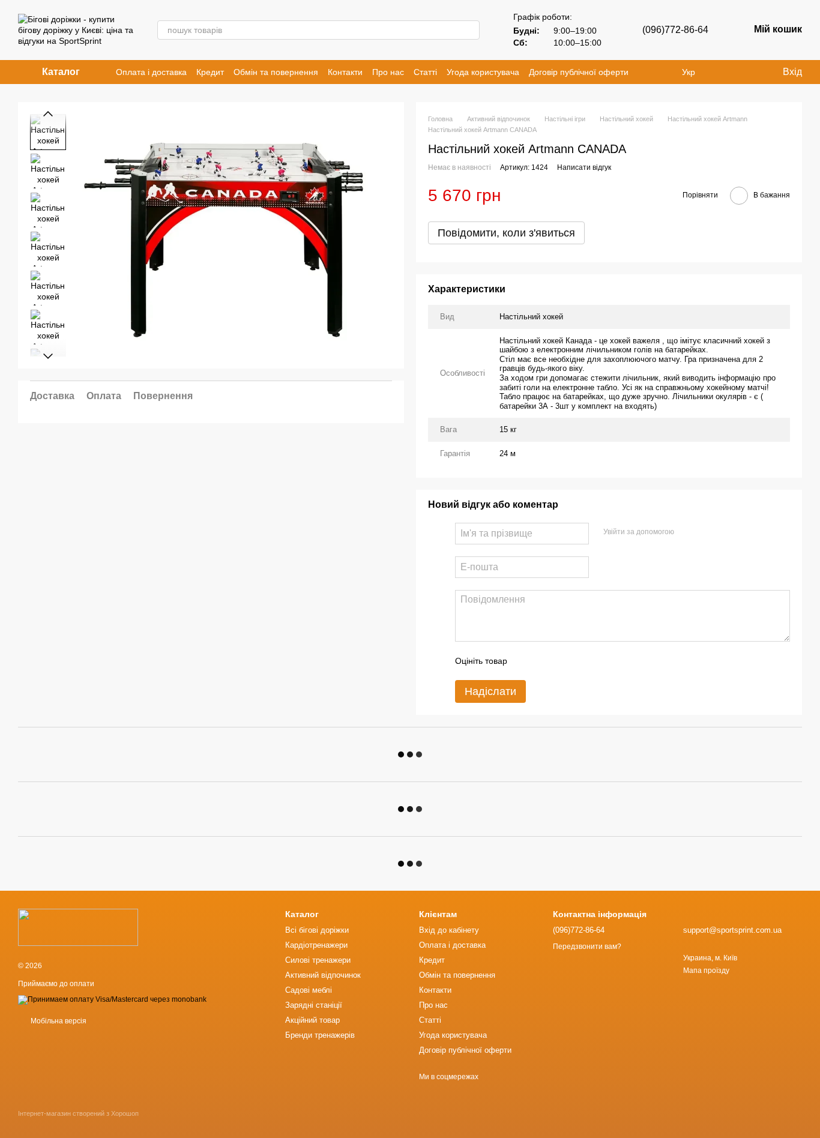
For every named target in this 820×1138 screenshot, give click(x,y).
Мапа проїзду (706, 970)
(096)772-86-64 (675, 30)
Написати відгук (584, 167)
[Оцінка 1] (527, 661)
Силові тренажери (318, 960)
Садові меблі (308, 990)
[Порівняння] (724, 72)
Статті (425, 72)
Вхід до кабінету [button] (449, 930)
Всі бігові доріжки (317, 930)
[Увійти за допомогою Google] (706, 532)
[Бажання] (748, 72)
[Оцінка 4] (584, 661)
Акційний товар (312, 1020)
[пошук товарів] (470, 30)
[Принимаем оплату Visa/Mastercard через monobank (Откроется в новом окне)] (112, 999)
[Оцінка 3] (565, 661)
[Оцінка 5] (603, 661)
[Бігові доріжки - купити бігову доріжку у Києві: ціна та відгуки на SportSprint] (78, 927)
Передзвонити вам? (587, 946)
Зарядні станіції (313, 1005)
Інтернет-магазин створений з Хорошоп (78, 1113)
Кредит (210, 72)
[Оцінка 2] (546, 661)
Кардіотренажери (316, 945)
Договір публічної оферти (579, 72)
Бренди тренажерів (320, 1035)
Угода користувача (483, 72)
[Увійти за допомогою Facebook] (687, 532)
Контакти (345, 72)
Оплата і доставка (151, 72)
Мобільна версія (57, 1021)
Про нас (388, 72)
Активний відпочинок (323, 975)
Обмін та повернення (276, 72)
